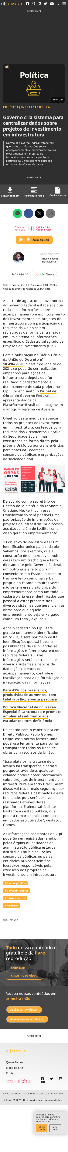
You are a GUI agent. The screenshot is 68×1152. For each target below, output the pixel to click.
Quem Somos (14, 1062)
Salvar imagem (10, 195)
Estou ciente (42, 1128)
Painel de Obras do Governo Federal (29, 393)
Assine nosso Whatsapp (27, 1019)
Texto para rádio (34, 195)
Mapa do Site (14, 1067)
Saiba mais (18, 968)
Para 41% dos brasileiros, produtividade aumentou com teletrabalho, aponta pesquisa (30, 694)
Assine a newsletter (24, 1009)
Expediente (57, 1093)
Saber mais (55, 1128)
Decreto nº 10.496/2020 (23, 361)
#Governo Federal (16, 890)
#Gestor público (15, 883)
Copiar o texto (57, 195)
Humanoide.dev (53, 1100)
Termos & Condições (38, 1093)
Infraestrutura (35, 107)
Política (11, 107)
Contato (11, 1073)
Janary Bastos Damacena (49, 260)
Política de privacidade (14, 1093)
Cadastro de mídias (24, 975)
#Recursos (11, 905)
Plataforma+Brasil (19, 404)
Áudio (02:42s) (40, 240)
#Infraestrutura (15, 898)
